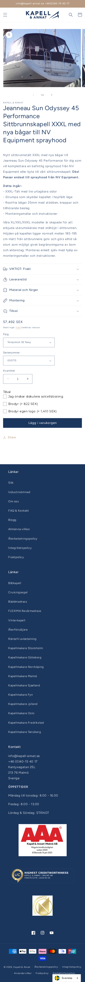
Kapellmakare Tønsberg (24, 732)
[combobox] (66, 978)
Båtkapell (14, 583)
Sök (11, 482)
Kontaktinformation (64, 973)
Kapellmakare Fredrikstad (26, 722)
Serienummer (11, 352)
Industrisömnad (19, 492)
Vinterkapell (16, 620)
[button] (5, 14)
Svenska (67, 978)
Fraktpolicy (16, 557)
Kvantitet (9, 370)
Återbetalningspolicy (22, 538)
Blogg (12, 520)
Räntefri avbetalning (22, 639)
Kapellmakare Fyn (20, 694)
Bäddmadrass (17, 601)
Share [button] (12, 437)
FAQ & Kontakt (18, 510)
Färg (6, 334)
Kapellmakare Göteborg (24, 657)
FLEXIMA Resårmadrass (24, 611)
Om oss (13, 501)
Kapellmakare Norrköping (26, 667)
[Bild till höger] (51, 94)
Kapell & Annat (21, 967)
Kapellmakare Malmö (22, 676)
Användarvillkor (23, 973)
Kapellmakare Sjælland (24, 685)
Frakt (18, 327)
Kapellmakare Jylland (23, 704)
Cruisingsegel (18, 592)
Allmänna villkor (19, 529)
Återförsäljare (18, 629)
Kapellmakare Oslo (21, 713)
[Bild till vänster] (33, 94)
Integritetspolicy (20, 548)
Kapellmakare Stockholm (25, 648)
